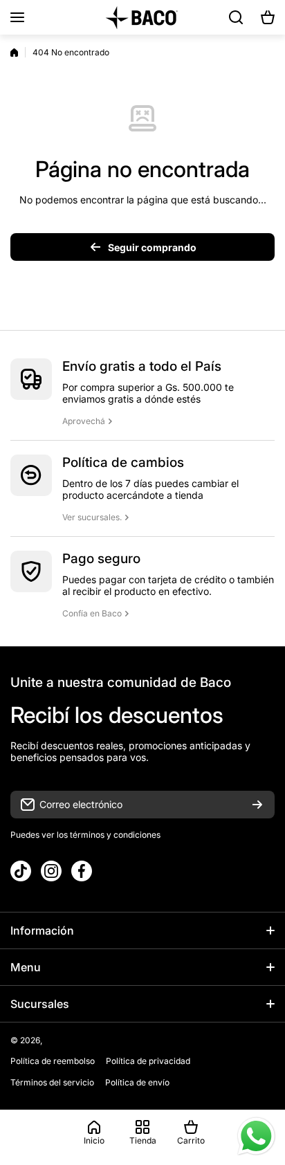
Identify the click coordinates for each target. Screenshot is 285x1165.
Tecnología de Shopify (109, 1040)
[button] (268, 17)
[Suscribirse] (257, 804)
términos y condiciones (114, 834)
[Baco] (142, 17)
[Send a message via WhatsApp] (256, 1136)
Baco (54, 1040)
